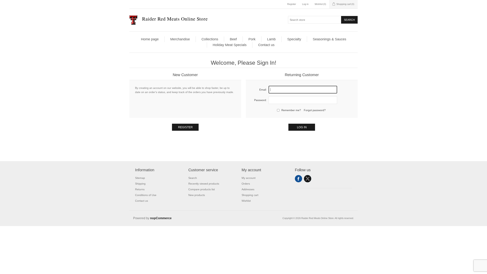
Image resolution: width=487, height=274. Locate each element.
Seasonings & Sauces (329, 39)
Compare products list (201, 189)
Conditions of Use (145, 195)
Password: (260, 100)
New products (196, 195)
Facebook (298, 178)
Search (349, 19)
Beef (233, 39)
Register (291, 4)
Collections (209, 39)
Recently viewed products (203, 183)
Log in (305, 4)
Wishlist (246, 200)
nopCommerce (161, 218)
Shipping (140, 183)
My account (248, 177)
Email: (263, 89)
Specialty (294, 39)
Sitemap (140, 177)
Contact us (266, 45)
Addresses (248, 189)
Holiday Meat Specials (230, 45)
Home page (150, 39)
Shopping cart (250, 195)
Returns (140, 189)
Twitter (307, 178)
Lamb (271, 39)
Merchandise (180, 39)
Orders (246, 183)
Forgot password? (315, 110)
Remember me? (291, 110)
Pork (251, 39)
